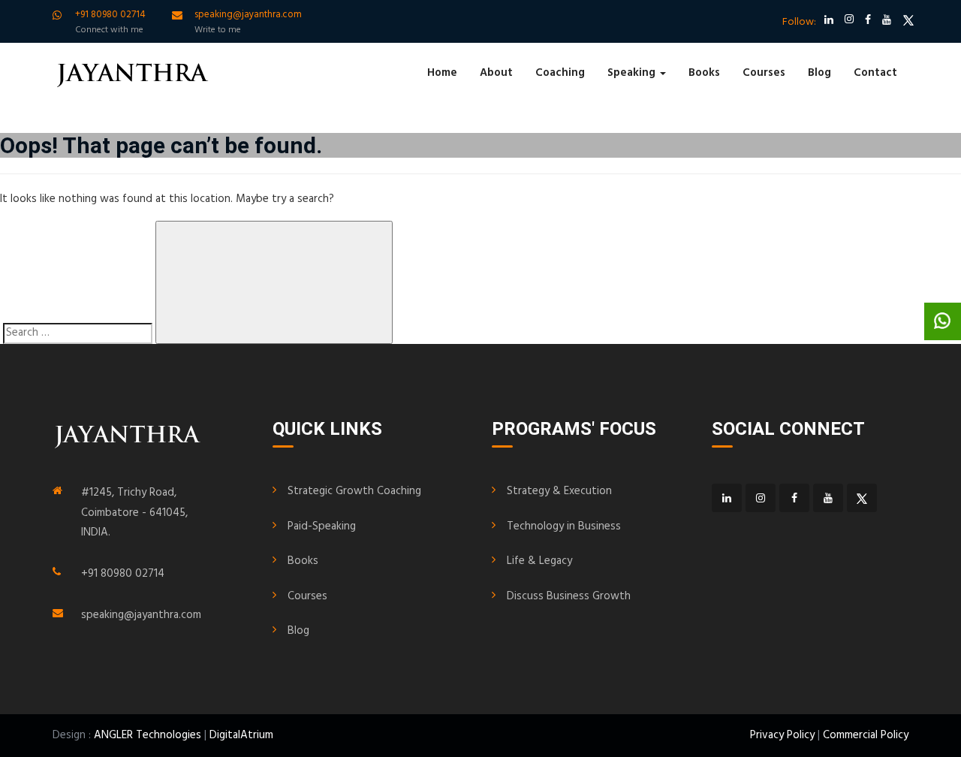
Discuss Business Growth (569, 596)
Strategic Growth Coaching (354, 491)
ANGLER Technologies (147, 735)
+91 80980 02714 (122, 574)
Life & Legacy (539, 561)
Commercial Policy (865, 735)
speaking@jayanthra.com (141, 615)
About (496, 73)
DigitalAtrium (241, 735)
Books (704, 73)
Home (442, 73)
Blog (819, 73)
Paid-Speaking (322, 526)
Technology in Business (564, 526)
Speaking (632, 73)
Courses (764, 73)
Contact (875, 73)
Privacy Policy (782, 735)
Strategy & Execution (559, 491)
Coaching (560, 73)
